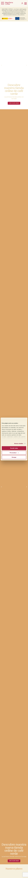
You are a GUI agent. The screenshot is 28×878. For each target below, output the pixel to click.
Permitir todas (14, 448)
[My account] (22, 3)
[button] (1, 65)
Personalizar (13, 452)
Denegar (14, 457)
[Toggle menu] (25, 3)
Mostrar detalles (18, 443)
